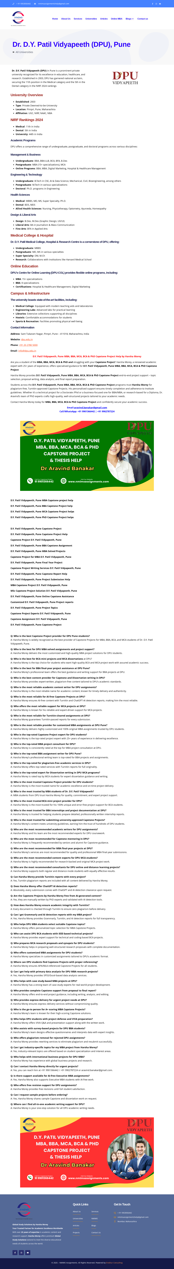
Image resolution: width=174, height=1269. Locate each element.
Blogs (128, 19)
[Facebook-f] (152, 4)
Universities (91, 19)
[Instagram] (156, 4)
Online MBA (116, 19)
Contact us (142, 19)
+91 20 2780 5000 (28, 345)
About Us (65, 19)
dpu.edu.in (27, 339)
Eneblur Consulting (114, 1262)
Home (55, 19)
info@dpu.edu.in (27, 350)
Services (78, 19)
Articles (104, 19)
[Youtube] (160, 4)
